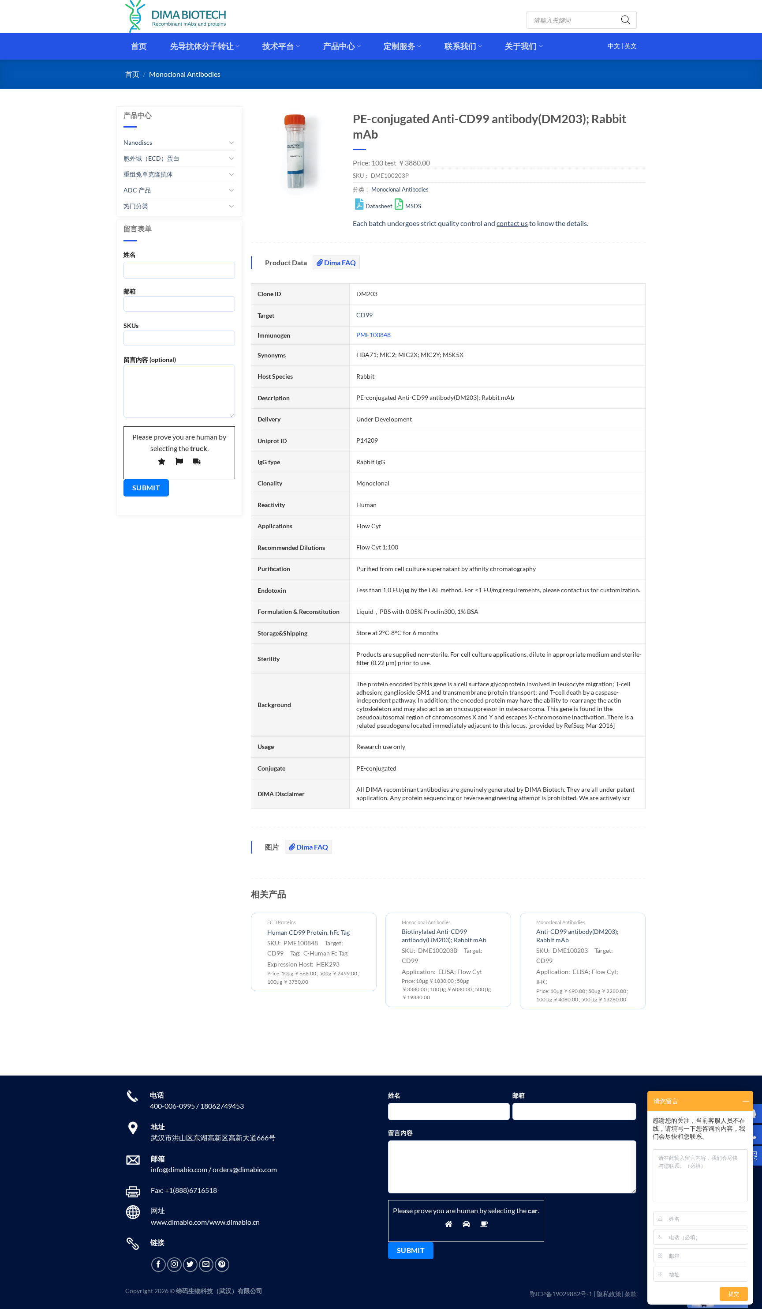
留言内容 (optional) (149, 359)
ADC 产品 (137, 190)
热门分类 (135, 206)
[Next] (645, 975)
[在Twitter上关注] (190, 1264)
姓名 (129, 254)
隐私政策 (609, 1294)
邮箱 (129, 291)
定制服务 (399, 46)
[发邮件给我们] (206, 1264)
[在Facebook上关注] (158, 1264)
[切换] (231, 142)
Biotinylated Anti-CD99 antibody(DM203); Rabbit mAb (444, 936)
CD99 (364, 315)
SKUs (130, 325)
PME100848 (373, 335)
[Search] (626, 20)
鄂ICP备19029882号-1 (561, 1294)
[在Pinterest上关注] (222, 1264)
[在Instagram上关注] (174, 1264)
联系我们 (460, 46)
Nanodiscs (137, 142)
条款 (630, 1294)
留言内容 (400, 1132)
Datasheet (379, 206)
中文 (614, 45)
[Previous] (251, 975)
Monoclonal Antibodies (184, 74)
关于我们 (521, 46)
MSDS (413, 206)
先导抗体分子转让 (202, 46)
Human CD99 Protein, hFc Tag (308, 932)
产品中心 (339, 46)
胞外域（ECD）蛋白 (151, 158)
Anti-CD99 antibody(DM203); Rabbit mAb (577, 936)
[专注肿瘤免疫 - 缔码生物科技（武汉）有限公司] (182, 16)
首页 (139, 46)
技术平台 (278, 46)
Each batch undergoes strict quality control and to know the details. (470, 223)
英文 (630, 45)
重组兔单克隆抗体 (148, 174)
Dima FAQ (339, 262)
